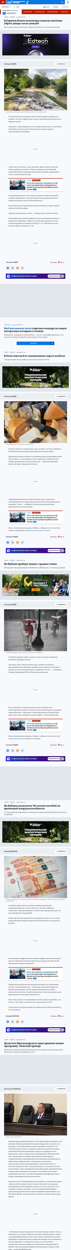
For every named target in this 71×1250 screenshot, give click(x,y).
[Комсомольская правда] (16, 2)
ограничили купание (16, 738)
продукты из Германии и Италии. (38, 530)
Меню (3, 2)
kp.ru (62, 262)
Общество (12, 17)
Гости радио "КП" (40, 12)
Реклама (55, 7)
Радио (48, 7)
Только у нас (64, 12)
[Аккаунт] (68, 2)
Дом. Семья (7, 324)
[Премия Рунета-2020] (27, 2)
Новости (6, 17)
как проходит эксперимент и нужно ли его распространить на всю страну (42, 186)
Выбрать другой (11, 13)
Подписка (65, 7)
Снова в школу (27, 12)
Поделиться (62, 64)
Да (4, 13)
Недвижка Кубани (53, 12)
